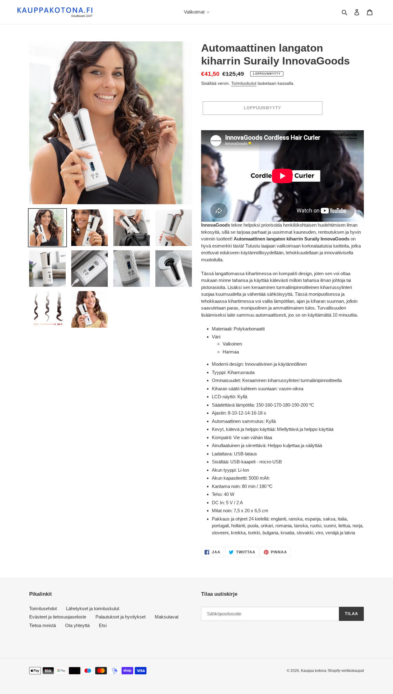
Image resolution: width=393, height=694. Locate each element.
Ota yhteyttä (77, 625)
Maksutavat (166, 616)
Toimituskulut (243, 83)
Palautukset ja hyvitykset (120, 616)
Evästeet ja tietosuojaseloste (57, 616)
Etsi (103, 625)
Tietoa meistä (42, 625)
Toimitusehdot (43, 608)
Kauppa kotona (313, 671)
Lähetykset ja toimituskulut (92, 608)
